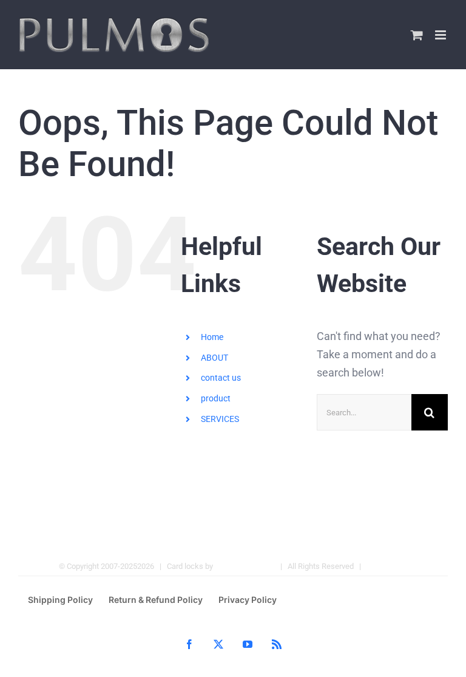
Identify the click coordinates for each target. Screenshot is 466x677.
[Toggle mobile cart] (417, 35)
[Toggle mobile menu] (441, 35)
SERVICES (220, 419)
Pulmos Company (245, 566)
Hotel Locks (387, 566)
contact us (221, 378)
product (216, 398)
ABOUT (214, 357)
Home (212, 337)
